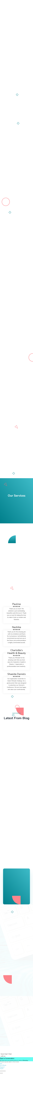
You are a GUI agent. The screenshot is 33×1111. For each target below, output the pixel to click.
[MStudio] (7, 7)
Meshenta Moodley (13, 765)
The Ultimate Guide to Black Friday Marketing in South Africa (16, 756)
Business (7, 750)
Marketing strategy (16, 369)
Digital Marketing (9, 844)
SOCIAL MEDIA (16, 327)
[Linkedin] (20, 945)
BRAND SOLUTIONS (16, 287)
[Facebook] (5, 945)
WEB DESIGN (16, 249)
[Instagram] (15, 945)
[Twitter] (10, 945)
